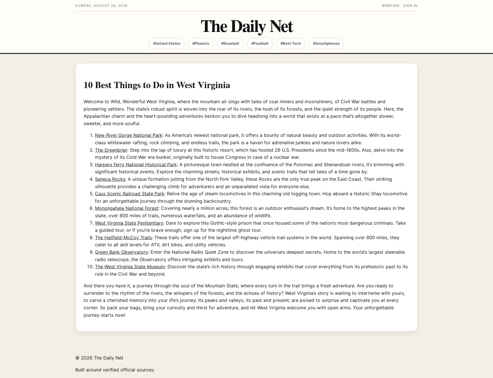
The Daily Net (247, 25)
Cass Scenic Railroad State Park (129, 193)
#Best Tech (290, 43)
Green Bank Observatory (121, 252)
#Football (259, 43)
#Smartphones (326, 43)
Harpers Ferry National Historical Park (136, 164)
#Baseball (230, 43)
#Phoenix (200, 43)
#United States (166, 43)
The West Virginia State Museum (130, 266)
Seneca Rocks (110, 179)
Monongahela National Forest (126, 208)
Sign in (410, 5)
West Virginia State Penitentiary (129, 223)
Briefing (391, 5)
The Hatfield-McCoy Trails (123, 237)
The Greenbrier (111, 150)
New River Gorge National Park (128, 135)
